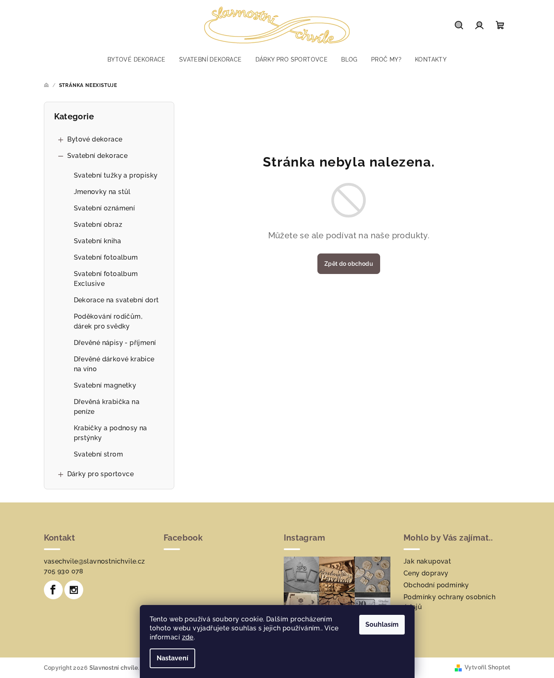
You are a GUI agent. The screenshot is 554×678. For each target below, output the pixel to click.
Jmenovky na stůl (102, 192)
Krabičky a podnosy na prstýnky (110, 433)
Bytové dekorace (95, 139)
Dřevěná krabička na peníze (107, 406)
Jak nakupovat (427, 561)
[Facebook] (53, 589)
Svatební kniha (97, 241)
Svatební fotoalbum (106, 257)
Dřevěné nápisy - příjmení (115, 343)
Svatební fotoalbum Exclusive (106, 279)
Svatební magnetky (105, 385)
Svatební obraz (98, 224)
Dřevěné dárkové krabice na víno (114, 364)
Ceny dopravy (426, 573)
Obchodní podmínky (436, 585)
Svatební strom (98, 454)
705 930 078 (64, 571)
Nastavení (172, 658)
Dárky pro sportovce (100, 474)
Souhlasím (382, 624)
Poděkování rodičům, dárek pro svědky (108, 321)
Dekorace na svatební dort (116, 300)
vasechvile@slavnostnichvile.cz (94, 561)
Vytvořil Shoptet (487, 667)
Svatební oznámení (104, 208)
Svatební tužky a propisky (116, 175)
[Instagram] (73, 589)
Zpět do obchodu (348, 263)
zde (188, 637)
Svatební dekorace (97, 156)
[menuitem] (136, 59)
